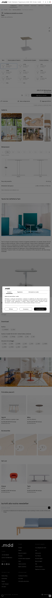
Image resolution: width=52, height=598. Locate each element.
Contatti (39, 2)
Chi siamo (34, 2)
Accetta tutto (40, 309)
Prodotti (10, 2)
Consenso (26, 309)
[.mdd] (4, 2)
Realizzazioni (15, 2)
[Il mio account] (46, 2)
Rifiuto (11, 309)
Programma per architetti (23, 2)
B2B (31, 2)
